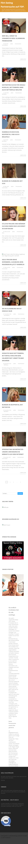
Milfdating (4, 94)
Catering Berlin (4, 835)
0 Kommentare (18, 43)
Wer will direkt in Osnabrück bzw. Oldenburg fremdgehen (13, 38)
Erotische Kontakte (22, 835)
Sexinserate (4, 268)
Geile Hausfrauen (6, 837)
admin (11, 43)
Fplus (3, 233)
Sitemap (3, 780)
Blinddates (4, 141)
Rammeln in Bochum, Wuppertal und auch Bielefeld (10, 134)
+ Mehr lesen (23, 59)
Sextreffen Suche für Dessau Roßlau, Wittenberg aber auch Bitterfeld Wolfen (13, 87)
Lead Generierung (13, 835)
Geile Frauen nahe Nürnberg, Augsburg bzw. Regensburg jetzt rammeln (13, 262)
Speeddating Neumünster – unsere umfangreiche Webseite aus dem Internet (13, 451)
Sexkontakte (4, 187)
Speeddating (5, 45)
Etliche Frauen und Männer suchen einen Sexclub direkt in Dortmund (13, 226)
